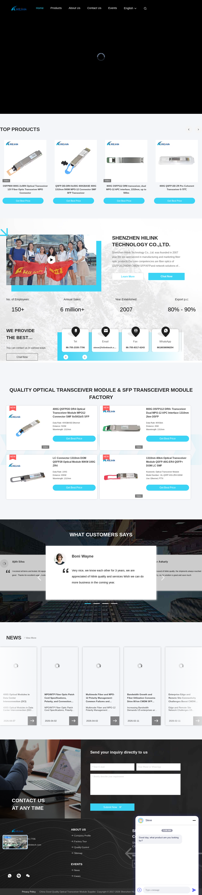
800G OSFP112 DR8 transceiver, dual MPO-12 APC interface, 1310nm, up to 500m (126, 189)
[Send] (194, 889)
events (112, 8)
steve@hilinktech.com (105, 347)
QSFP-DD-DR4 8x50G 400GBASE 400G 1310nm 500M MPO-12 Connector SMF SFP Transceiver (75, 189)
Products (56, 8)
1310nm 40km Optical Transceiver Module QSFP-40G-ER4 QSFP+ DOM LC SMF (166, 462)
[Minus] (194, 820)
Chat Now (22, 357)
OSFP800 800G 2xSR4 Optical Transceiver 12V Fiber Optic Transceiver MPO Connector (25, 189)
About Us (74, 8)
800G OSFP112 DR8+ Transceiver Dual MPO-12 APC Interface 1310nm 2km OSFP (167, 413)
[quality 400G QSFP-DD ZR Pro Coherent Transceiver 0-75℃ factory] (176, 161)
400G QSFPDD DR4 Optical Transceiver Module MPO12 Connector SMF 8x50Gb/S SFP (71, 413)
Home (40, 8)
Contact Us (94, 8)
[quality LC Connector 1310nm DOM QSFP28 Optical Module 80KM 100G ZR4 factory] (28, 477)
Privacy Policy (29, 891)
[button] (198, 129)
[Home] (19, 8)
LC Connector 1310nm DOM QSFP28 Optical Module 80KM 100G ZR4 (74, 462)
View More (31, 638)
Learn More (128, 276)
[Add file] (139, 889)
